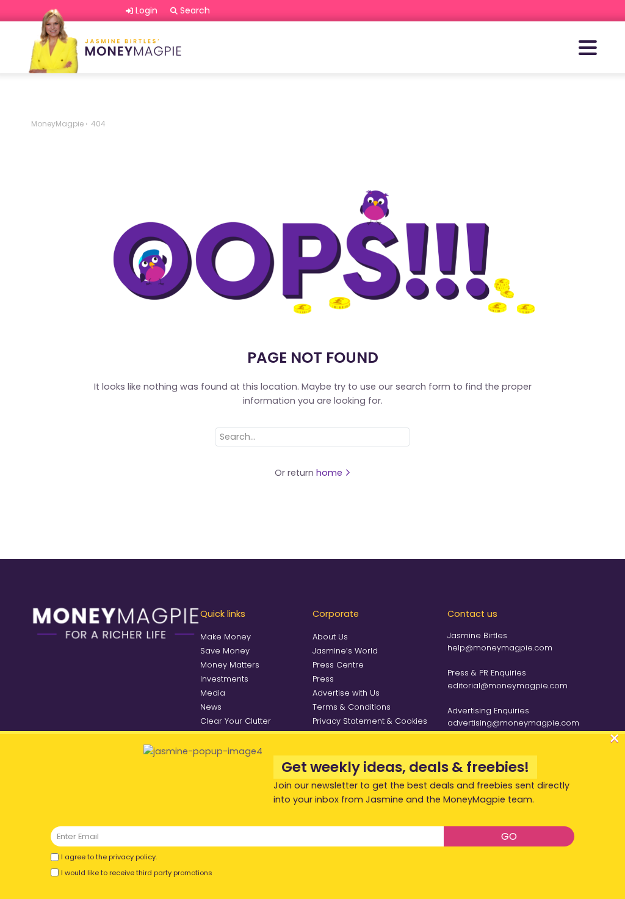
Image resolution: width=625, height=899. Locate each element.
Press (323, 679)
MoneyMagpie (57, 123)
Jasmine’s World (345, 651)
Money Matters (229, 665)
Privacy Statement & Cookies (369, 721)
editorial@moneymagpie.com (507, 685)
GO (509, 836)
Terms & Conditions (351, 707)
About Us (330, 636)
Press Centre (338, 665)
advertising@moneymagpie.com (513, 723)
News (211, 707)
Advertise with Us (346, 693)
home (330, 473)
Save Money (225, 651)
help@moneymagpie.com (499, 647)
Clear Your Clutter (235, 721)
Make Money (225, 636)
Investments (224, 679)
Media (212, 693)
